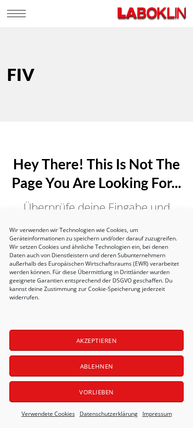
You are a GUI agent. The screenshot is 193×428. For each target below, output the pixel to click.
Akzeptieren (96, 340)
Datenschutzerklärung (109, 414)
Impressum (157, 414)
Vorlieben (96, 392)
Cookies (116, 230)
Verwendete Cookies (48, 414)
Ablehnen (96, 366)
